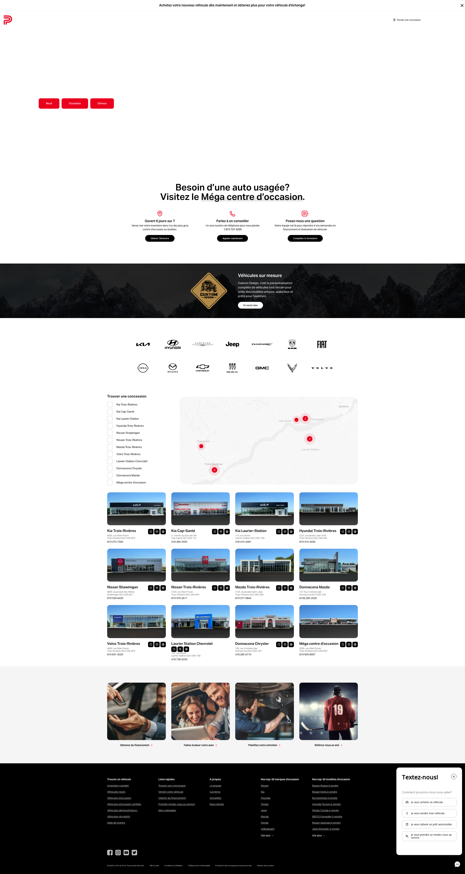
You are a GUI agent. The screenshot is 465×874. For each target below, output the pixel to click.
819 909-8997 (307, 654)
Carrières (215, 791)
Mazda (265, 816)
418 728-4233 (179, 659)
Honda (264, 822)
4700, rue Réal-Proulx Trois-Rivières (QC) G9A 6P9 (185, 593)
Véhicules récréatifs (118, 816)
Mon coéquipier (167, 810)
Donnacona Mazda (128, 475)
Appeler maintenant (232, 238)
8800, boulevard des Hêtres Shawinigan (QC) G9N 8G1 (120, 593)
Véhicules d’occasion (119, 798)
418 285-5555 (179, 541)
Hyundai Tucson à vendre (326, 804)
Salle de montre (81, 20)
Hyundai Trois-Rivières (130, 425)
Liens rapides (166, 779)
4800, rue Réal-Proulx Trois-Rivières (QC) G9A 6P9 (121, 536)
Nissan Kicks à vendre (324, 791)
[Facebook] (110, 852)
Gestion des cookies (265, 865)
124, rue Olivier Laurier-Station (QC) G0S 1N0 (186, 654)
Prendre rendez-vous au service (176, 804)
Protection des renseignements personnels (233, 865)
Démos (102, 103)
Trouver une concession (172, 785)
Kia (262, 791)
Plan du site (154, 865)
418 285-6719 (243, 654)
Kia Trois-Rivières (127, 404)
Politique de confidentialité (199, 865)
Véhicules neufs (116, 791)
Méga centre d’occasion (131, 482)
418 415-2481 (243, 541)
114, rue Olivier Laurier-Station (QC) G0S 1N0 (249, 536)
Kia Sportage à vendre (324, 798)
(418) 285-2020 (308, 598)
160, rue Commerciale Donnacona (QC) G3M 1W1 (248, 649)
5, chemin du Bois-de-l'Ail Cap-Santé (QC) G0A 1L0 (184, 536)
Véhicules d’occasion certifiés (124, 804)
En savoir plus (250, 305)
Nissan (265, 785)
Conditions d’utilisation (173, 865)
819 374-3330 (307, 541)
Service (124, 20)
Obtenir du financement (172, 798)
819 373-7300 (115, 541)
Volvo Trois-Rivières (128, 454)
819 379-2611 (179, 598)
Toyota (264, 804)
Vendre (62, 20)
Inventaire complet (118, 785)
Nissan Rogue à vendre (325, 785)
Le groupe (215, 785)
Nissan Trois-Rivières (129, 439)
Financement (105, 20)
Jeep (264, 810)
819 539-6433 (115, 598)
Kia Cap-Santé (125, 411)
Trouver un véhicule (119, 779)
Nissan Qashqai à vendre (326, 822)
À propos (139, 20)
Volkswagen (267, 828)
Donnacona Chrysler (129, 468)
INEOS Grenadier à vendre (327, 816)
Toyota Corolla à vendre (325, 810)
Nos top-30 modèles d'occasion (331, 779)
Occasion (75, 103)
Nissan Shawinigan (128, 432)
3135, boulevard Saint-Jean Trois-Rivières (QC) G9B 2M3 (249, 593)
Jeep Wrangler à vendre (325, 828)
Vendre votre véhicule (170, 791)
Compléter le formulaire (305, 238)
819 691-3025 (115, 654)
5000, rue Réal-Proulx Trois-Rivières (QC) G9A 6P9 (313, 649)
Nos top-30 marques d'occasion (280, 779)
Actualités (215, 798)
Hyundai (265, 798)
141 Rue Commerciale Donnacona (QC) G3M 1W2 (312, 593)
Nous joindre (217, 804)
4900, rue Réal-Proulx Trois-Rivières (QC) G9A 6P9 (121, 649)
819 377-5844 (243, 598)
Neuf (49, 103)
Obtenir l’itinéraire (160, 238)
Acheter (47, 20)
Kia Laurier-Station (127, 418)
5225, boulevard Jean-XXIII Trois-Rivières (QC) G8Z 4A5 (313, 536)
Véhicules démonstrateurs (122, 810)
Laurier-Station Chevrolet (131, 461)
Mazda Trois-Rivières (129, 447)
